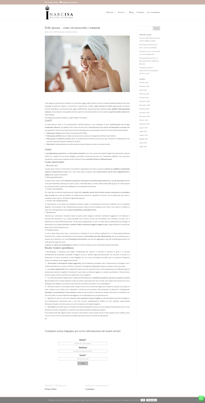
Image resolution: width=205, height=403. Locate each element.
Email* (83, 355)
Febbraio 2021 (144, 94)
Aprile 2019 (143, 143)
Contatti (140, 13)
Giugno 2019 (143, 135)
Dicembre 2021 (144, 86)
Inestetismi (61, 32)
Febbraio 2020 (144, 109)
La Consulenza (153, 13)
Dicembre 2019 (144, 113)
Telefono (83, 347)
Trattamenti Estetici (71, 32)
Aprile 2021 (143, 90)
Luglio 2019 (143, 131)
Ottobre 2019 (143, 120)
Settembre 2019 (144, 124)
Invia (82, 363)
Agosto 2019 (143, 128)
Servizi (121, 13)
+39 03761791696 (52, 2)
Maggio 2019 (143, 139)
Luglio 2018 (143, 146)
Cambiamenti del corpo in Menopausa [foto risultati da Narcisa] (149, 61)
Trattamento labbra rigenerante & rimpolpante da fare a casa (148, 70)
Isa (47, 32)
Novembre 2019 (144, 116)
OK (143, 400)
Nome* (82, 340)
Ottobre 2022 (143, 82)
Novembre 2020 (144, 105)
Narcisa (109, 13)
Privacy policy (152, 400)
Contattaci (89, 389)
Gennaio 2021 (144, 98)
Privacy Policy (51, 389)
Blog (131, 13)
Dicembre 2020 (144, 101)
